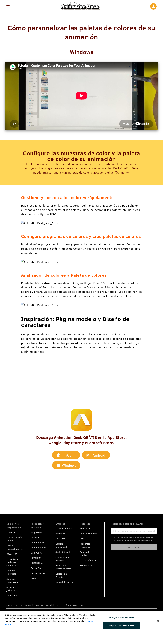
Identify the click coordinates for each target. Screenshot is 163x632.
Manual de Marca (64, 582)
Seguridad (49, 605)
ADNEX (34, 578)
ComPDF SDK (37, 542)
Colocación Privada (61, 575)
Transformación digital (14, 539)
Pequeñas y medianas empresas (12, 562)
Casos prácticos (88, 560)
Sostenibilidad (62, 552)
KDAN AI (10, 532)
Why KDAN (36, 532)
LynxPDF (35, 537)
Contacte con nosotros (62, 559)
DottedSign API (38, 573)
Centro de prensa (88, 533)
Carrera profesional (61, 545)
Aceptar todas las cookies (121, 625)
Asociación (85, 528)
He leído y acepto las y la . (135, 539)
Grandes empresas (11, 572)
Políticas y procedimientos (63, 567)
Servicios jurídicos (11, 589)
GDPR (58, 605)
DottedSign (36, 567)
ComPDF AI (36, 552)
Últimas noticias (63, 528)
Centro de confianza (85, 553)
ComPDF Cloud (38, 547)
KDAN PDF (36, 557)
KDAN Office (37, 562)
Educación (11, 595)
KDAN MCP (11, 553)
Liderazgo (60, 538)
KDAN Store (86, 565)
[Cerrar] (157, 620)
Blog (82, 538)
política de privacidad (141, 540)
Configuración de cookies (121, 617)
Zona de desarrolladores (14, 547)
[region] (81, 621)
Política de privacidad (34, 605)
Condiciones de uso (14, 605)
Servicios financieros (12, 580)
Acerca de (60, 533)
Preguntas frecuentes (85, 545)
